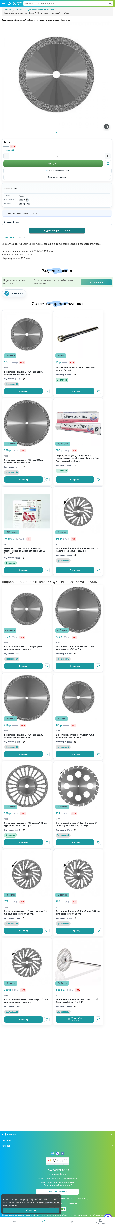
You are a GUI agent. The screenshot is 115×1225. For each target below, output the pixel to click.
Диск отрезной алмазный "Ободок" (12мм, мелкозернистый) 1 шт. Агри (23, 373)
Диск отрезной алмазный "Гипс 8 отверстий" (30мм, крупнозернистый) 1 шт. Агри (76, 824)
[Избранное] (43, 1221)
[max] (57, 1154)
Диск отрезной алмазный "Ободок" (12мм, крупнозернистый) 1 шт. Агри (23, 647)
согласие (49, 1202)
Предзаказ (7, 150)
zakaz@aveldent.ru (57, 1174)
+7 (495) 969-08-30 (57, 1170)
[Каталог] (3, 3)
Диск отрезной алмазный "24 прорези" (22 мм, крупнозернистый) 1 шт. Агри (25, 824)
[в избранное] (47, 391)
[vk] (62, 1154)
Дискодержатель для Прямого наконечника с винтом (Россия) (77, 369)
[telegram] (52, 1154)
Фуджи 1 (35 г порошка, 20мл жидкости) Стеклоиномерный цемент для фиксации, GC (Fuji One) (24, 551)
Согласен (31, 1210)
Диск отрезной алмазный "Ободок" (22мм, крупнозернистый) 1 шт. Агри (75, 647)
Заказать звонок (57, 1191)
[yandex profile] (57, 1161)
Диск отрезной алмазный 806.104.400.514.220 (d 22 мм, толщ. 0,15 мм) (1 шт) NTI (77, 1000)
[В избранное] (108, 163)
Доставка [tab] (22, 237)
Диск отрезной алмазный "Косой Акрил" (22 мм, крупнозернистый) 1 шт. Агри (78, 912)
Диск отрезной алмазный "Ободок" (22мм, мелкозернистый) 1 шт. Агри (23, 461)
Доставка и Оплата (11, 222)
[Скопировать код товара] (27, 200)
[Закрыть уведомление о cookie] (58, 1197)
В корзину (23, 391)
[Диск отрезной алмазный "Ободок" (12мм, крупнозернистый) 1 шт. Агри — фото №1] (56, 76)
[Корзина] (72, 1221)
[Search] (110, 3)
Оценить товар (96, 282)
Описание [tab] (9, 237)
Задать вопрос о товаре (57, 230)
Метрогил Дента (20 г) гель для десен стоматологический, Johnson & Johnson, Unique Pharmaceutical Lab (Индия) (77, 458)
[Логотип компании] (14, 3)
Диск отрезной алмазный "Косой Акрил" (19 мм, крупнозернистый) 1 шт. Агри (26, 1000)
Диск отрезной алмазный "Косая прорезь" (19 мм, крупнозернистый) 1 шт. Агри (77, 549)
